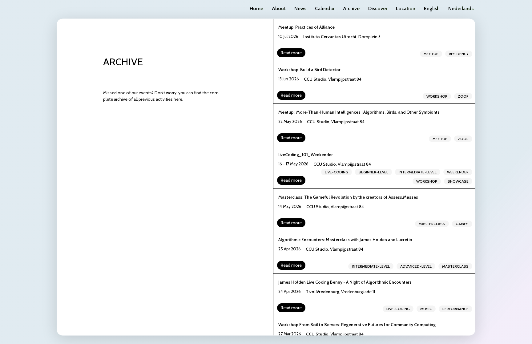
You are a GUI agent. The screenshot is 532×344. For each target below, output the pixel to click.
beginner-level (373, 171)
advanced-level (416, 266)
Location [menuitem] (405, 8)
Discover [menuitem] (377, 8)
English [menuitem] (432, 8)
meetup (431, 53)
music (426, 308)
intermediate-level (418, 171)
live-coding (336, 171)
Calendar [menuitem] (324, 8)
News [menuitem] (300, 8)
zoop (463, 96)
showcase (458, 181)
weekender (458, 171)
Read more (291, 52)
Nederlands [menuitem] (461, 8)
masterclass (432, 223)
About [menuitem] (279, 8)
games (462, 223)
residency (459, 53)
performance (455, 308)
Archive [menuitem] (351, 8)
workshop (436, 96)
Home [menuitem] (256, 8)
